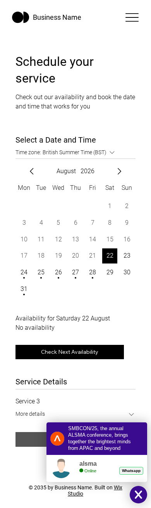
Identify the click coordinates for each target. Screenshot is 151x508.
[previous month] (31, 171)
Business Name (57, 17)
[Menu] (132, 17)
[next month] (119, 171)
